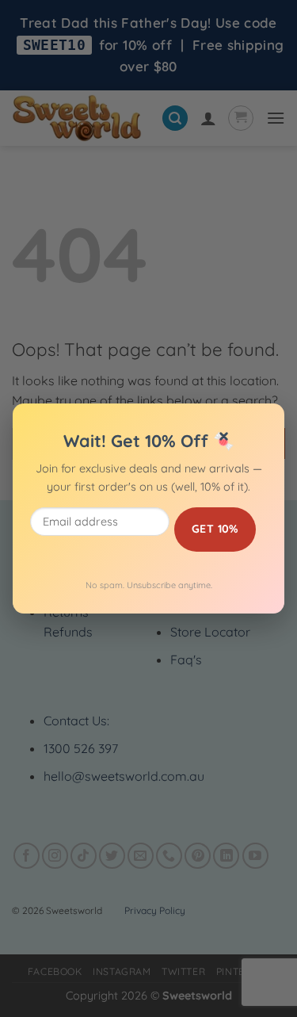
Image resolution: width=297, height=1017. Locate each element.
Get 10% (215, 529)
